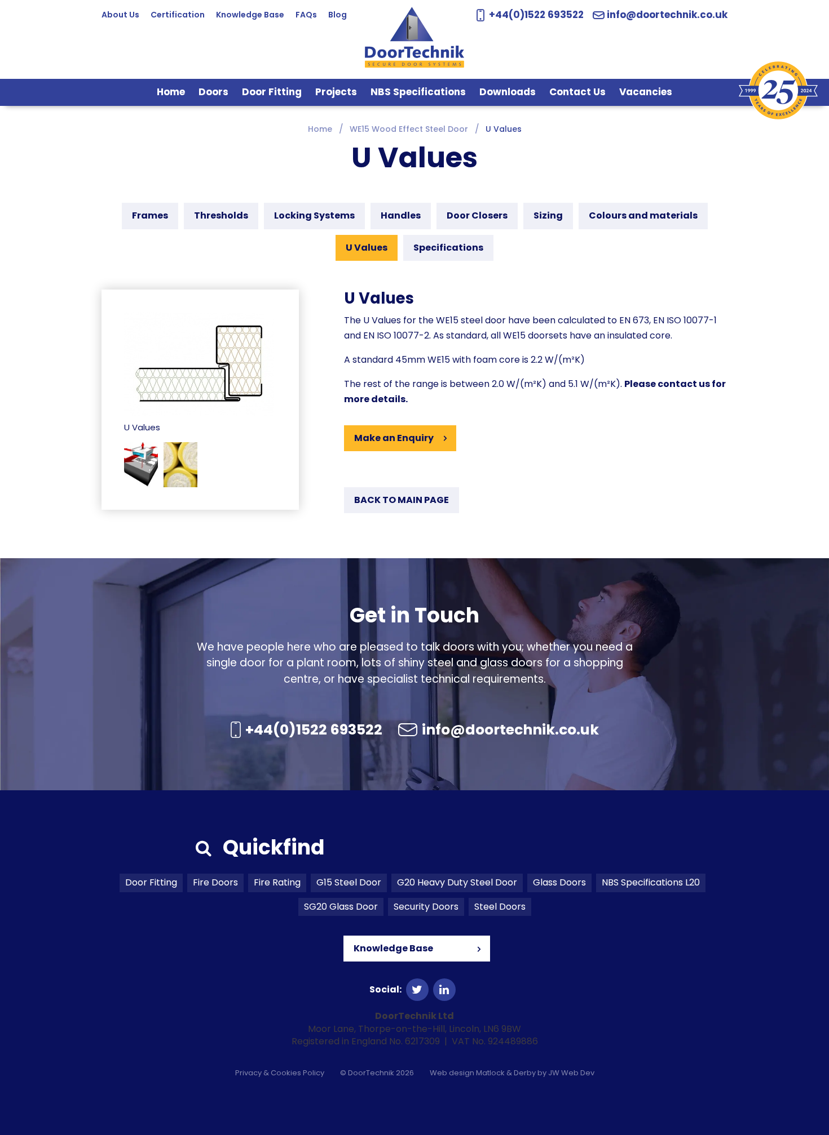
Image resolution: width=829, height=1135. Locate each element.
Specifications (448, 247)
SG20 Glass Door (341, 906)
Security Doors (426, 906)
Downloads (507, 92)
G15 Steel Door (348, 882)
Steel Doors (500, 906)
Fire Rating (277, 882)
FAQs (306, 14)
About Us (120, 14)
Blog (337, 14)
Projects (336, 92)
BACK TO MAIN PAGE (401, 499)
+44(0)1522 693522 (535, 14)
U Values (366, 247)
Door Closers (477, 215)
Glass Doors (559, 882)
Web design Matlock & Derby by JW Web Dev (512, 1072)
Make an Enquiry (394, 437)
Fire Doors (215, 882)
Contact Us (577, 92)
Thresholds (221, 215)
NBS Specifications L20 (651, 882)
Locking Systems (314, 215)
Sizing (548, 215)
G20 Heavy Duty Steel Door (457, 882)
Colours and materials (643, 215)
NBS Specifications (418, 92)
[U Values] (199, 363)
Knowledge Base (250, 14)
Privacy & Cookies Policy (279, 1072)
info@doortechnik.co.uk (667, 14)
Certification (178, 14)
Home (171, 92)
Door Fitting (272, 92)
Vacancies (645, 92)
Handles (401, 215)
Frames (150, 215)
